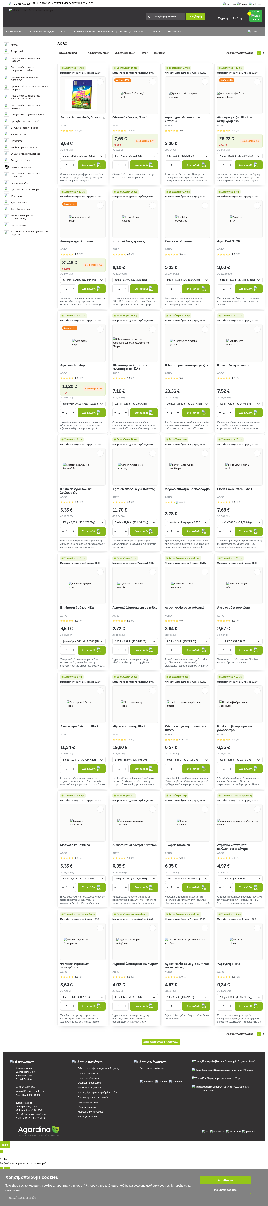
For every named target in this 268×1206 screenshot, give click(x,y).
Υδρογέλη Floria (228, 964)
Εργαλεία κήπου (19, 202)
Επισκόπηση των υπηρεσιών (93, 1097)
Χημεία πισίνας (19, 225)
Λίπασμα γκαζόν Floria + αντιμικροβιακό (234, 119)
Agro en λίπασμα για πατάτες (133, 489)
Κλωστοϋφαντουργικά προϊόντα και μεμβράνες (29, 233)
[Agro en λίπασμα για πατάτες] (135, 466)
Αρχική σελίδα (13, 31)
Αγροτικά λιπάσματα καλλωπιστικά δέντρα (232, 846)
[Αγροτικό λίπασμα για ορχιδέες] (135, 585)
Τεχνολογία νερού (20, 209)
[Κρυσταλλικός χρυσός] (135, 219)
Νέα (63, 31)
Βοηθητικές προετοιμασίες (24, 127)
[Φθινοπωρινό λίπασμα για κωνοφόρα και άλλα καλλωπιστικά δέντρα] (135, 342)
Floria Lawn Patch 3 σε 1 (234, 489)
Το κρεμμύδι (17, 51)
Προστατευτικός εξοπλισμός (25, 189)
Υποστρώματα (18, 134)
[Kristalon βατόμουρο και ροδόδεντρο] (240, 704)
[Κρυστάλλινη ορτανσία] (239, 342)
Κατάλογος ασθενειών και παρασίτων (93, 31)
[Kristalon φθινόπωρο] (187, 219)
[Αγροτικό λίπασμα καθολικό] (187, 585)
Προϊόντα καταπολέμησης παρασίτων (24, 78)
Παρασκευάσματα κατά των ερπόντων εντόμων (25, 97)
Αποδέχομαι (225, 1180)
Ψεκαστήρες (17, 196)
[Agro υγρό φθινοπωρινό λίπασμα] (188, 95)
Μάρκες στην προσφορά (91, 1111)
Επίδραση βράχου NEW (77, 607)
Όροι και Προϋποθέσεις (90, 1082)
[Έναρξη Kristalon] (187, 823)
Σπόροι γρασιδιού (20, 183)
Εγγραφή (223, 18)
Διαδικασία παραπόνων (90, 1087)
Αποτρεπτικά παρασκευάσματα (27, 114)
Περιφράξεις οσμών (21, 167)
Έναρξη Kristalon (177, 845)
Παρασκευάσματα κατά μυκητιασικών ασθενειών (24, 69)
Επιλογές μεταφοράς (89, 1073)
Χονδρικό (156, 31)
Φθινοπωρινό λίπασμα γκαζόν (186, 365)
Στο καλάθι (89, 165)
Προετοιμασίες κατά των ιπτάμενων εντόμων (29, 88)
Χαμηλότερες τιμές (98, 53)
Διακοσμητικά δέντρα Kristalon (134, 845)
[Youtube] (242, 3)
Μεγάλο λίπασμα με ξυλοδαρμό (187, 489)
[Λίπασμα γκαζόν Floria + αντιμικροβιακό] (239, 95)
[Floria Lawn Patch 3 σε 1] (240, 466)
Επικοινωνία (175, 31)
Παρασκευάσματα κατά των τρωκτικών (25, 175)
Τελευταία (159, 53)
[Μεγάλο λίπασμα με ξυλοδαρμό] (187, 466)
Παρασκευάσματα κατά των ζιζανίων (25, 59)
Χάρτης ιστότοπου (87, 1116)
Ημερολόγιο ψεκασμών (132, 31)
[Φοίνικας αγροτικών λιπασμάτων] (83, 941)
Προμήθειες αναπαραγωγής (25, 121)
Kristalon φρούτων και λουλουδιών (76, 490)
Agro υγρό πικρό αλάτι (233, 607)
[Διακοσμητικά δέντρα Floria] (83, 704)
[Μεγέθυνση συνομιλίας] (5, 1168)
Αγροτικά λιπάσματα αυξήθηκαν (135, 964)
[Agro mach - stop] (82, 342)
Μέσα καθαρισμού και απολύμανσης (22, 217)
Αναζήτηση (195, 16)
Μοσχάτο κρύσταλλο (75, 845)
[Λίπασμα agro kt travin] (82, 219)
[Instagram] (255, 3)
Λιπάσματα (17, 141)
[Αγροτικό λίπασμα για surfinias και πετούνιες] (187, 941)
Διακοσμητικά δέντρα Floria (80, 726)
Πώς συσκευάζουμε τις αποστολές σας (98, 1068)
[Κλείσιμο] (8, 1168)
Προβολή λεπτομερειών (20, 1197)
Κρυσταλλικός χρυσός (128, 241)
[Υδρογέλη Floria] (240, 941)
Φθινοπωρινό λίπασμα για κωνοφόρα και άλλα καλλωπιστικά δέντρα (131, 368)
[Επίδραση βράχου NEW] (83, 585)
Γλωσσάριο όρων (87, 1107)
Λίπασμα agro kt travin (76, 241)
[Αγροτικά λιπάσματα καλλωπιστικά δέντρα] (239, 823)
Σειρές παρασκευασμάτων (25, 147)
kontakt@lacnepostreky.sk (30, 1091)
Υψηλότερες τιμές (125, 53)
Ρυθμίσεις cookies (225, 1189)
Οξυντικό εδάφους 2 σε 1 (130, 117)
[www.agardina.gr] (147, 1081)
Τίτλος (144, 53)
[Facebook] (229, 3)
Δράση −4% (227, 80)
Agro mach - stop (72, 365)
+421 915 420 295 (25, 1087)
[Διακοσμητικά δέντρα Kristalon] (135, 823)
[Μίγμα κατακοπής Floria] (135, 704)
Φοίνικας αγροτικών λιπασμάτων (74, 965)
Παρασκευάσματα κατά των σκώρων (25, 106)
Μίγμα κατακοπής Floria (129, 726)
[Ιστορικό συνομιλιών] (1, 1151)
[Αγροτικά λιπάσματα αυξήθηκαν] (135, 941)
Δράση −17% (122, 80)
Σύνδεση (237, 18)
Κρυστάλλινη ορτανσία (233, 365)
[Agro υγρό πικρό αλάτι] (239, 585)
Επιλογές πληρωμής (88, 1078)
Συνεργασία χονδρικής (152, 1068)
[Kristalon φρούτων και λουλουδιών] (83, 466)
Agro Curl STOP (228, 241)
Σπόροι (14, 45)
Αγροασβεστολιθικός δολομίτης (82, 117)
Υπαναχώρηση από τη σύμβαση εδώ (97, 1092)
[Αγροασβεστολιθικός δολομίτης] (82, 95)
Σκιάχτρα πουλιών (20, 160)
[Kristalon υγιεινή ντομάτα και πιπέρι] (187, 704)
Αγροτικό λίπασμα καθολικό (184, 607)
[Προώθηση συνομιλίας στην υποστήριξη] (1, 1168)
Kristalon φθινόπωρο (180, 241)
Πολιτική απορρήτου (88, 1102)
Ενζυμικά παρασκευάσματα (25, 153)
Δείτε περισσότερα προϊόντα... (160, 1041)
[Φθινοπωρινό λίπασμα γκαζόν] (187, 342)
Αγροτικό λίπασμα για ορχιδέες (134, 607)
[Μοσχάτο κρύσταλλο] (82, 823)
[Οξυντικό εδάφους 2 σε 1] (135, 95)
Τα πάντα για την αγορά (41, 31)
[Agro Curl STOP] (240, 219)
